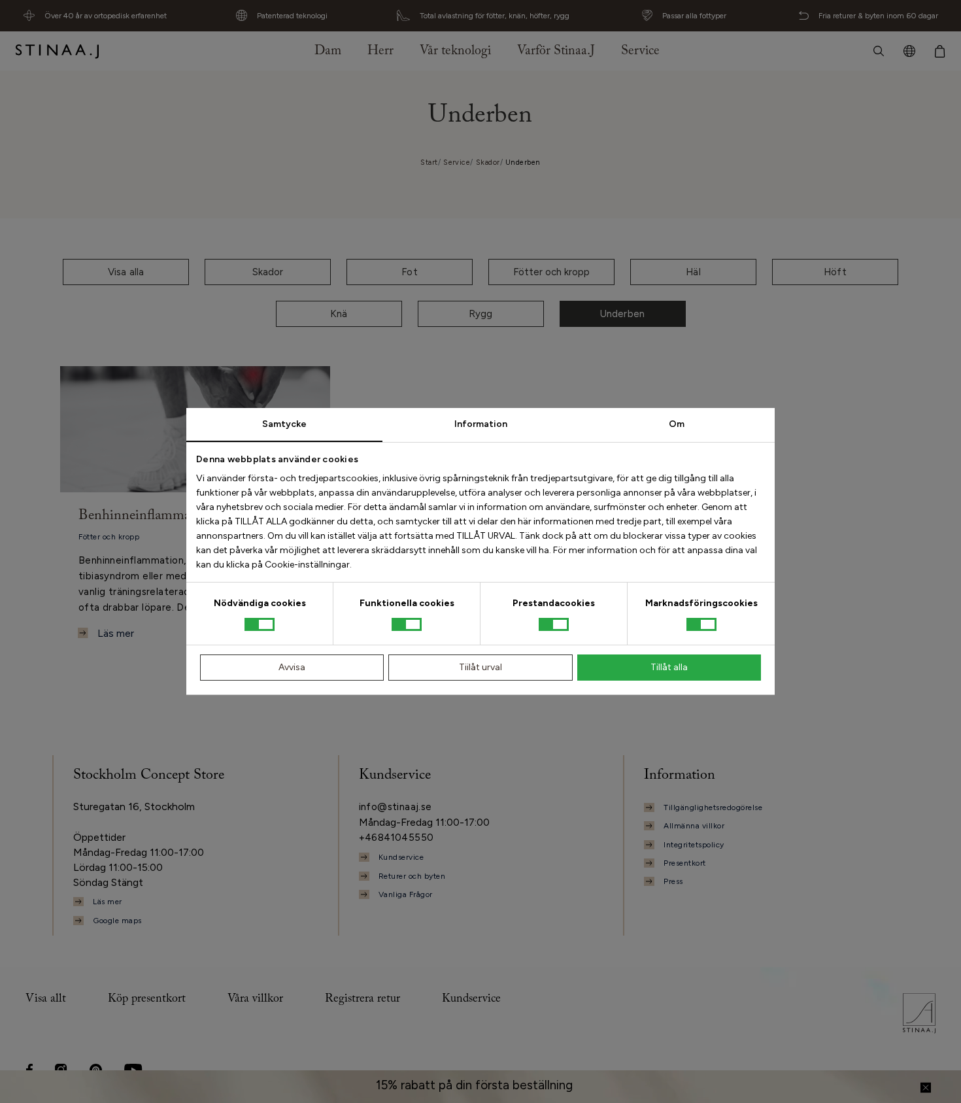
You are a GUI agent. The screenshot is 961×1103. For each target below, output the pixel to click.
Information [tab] (480, 424)
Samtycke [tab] (284, 424)
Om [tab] (676, 424)
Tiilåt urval (480, 667)
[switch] (407, 624)
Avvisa (291, 667)
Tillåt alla (669, 667)
